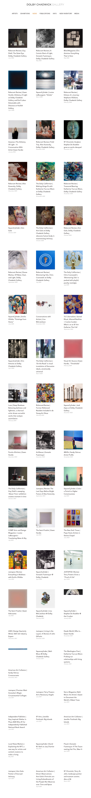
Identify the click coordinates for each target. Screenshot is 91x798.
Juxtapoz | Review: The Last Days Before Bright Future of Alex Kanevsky (45, 491)
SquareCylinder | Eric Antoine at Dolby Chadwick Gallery (16, 363)
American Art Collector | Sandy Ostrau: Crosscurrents (17, 691)
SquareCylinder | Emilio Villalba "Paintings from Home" (17, 319)
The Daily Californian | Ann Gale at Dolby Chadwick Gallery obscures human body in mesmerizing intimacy (45, 233)
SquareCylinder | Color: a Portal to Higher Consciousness (73, 491)
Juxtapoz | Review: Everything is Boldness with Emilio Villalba (17, 574)
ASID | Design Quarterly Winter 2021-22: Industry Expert (17, 652)
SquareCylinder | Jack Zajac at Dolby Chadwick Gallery (73, 408)
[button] (55, 14)
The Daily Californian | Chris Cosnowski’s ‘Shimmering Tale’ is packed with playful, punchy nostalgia (72, 278)
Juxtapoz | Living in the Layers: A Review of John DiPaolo (45, 652)
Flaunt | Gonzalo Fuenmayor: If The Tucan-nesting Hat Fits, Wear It (73, 781)
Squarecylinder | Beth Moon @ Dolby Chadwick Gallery (44, 691)
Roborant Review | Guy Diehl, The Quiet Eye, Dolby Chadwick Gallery (17, 53)
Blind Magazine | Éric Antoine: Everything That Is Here (72, 53)
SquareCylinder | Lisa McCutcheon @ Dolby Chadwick (44, 613)
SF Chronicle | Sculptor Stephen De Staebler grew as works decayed (72, 144)
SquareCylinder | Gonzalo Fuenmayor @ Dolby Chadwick (45, 574)
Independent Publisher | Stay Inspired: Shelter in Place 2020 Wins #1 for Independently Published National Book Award (17, 759)
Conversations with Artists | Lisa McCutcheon (43, 319)
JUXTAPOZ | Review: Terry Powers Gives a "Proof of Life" (72, 574)
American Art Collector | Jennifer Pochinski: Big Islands (73, 756)
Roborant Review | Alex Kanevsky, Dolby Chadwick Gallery (17, 186)
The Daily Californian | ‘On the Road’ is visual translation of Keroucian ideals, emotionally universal (45, 366)
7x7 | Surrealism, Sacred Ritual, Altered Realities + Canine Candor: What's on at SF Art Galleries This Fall (73, 322)
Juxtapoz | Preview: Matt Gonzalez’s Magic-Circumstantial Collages (18, 736)
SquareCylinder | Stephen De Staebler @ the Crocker (72, 613)
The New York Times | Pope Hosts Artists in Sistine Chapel (72, 533)
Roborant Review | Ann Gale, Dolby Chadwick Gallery (72, 230)
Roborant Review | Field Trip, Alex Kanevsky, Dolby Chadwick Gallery (45, 144)
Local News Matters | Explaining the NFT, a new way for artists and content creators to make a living (17, 784)
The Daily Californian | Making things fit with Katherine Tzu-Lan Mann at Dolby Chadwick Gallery (45, 189)
